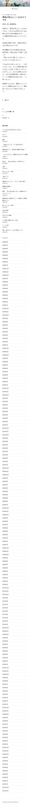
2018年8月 (5, 561)
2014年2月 (5, 740)
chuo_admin (13, 14)
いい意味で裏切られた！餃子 (10, 220)
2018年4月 (5, 574)
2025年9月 (5, 278)
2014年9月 (5, 717)
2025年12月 (5, 268)
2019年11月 (5, 511)
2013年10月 (5, 754)
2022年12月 (5, 388)
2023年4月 (5, 375)
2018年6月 (5, 568)
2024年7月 (5, 325)
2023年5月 (5, 371)
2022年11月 (5, 391)
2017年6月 (5, 608)
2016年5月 (5, 651)
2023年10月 (5, 355)
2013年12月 (5, 747)
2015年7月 (5, 684)
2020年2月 (5, 501)
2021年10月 (5, 434)
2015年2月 (5, 701)
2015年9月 (5, 677)
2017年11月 (5, 591)
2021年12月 (5, 428)
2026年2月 (5, 262)
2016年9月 (5, 637)
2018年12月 (5, 548)
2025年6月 (5, 288)
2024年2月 (5, 341)
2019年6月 (5, 528)
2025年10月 (5, 275)
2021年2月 (5, 461)
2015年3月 (5, 697)
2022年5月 (5, 411)
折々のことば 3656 (7, 205)
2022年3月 (5, 418)
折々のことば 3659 (7, 171)
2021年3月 (5, 458)
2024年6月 (5, 328)
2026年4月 (5, 255)
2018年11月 (5, 551)
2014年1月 (5, 744)
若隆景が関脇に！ (7, 186)
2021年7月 (5, 445)
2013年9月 (5, 757)
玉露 (3, 166)
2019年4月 (5, 534)
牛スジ (4, 134)
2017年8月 (5, 601)
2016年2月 (5, 661)
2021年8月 (5, 441)
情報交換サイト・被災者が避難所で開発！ (13, 149)
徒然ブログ (7, 100)
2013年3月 (5, 777)
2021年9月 (5, 438)
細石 (3, 139)
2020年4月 (5, 494)
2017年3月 (5, 617)
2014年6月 (5, 727)
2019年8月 (5, 521)
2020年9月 (5, 478)
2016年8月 (5, 641)
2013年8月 (5, 761)
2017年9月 (5, 598)
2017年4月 (5, 614)
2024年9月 (5, 318)
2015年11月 (5, 671)
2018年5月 (5, 571)
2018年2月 (5, 581)
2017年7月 (5, 604)
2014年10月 (5, 714)
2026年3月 (5, 258)
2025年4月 (5, 295)
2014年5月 (5, 731)
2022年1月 (5, 425)
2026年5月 (5, 252)
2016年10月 (5, 634)
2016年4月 (5, 654)
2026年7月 (5, 245)
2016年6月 (5, 647)
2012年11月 (5, 790)
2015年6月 (5, 687)
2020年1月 (5, 504)
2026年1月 (5, 265)
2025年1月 (5, 305)
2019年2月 (5, 541)
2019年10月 (5, 514)
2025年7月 (5, 285)
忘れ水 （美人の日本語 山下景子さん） (13, 161)
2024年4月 (5, 335)
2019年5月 (5, 531)
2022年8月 (5, 401)
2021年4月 (5, 455)
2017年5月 (5, 611)
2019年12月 (5, 508)
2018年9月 (5, 558)
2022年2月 (5, 421)
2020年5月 (5, 491)
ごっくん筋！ (6, 225)
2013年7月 (5, 764)
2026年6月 (5, 248)
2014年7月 (5, 724)
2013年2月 (5, 780)
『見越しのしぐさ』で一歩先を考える (12, 144)
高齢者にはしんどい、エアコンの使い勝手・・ (15, 181)
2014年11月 (5, 711)
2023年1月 (5, 385)
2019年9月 (5, 518)
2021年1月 (5, 464)
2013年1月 (5, 784)
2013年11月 (5, 751)
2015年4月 (5, 694)
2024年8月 (5, 321)
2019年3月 (5, 538)
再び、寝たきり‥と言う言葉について (12, 230)
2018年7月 (5, 564)
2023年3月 (5, 378)
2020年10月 (5, 474)
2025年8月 (5, 281)
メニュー (16, 8)
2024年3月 (5, 338)
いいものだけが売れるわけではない (12, 129)
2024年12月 (5, 308)
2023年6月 (5, 368)
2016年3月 (5, 657)
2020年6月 (5, 488)
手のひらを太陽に (7, 215)
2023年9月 (5, 358)
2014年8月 (5, 721)
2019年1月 (5, 544)
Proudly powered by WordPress (10, 802)
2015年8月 (5, 681)
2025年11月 (5, 272)
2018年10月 (5, 554)
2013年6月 (5, 767)
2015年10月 (5, 674)
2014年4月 (5, 734)
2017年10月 (5, 594)
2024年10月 (5, 315)
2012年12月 (5, 787)
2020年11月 (5, 471)
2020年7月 (5, 484)
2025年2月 (5, 302)
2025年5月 (5, 291)
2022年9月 (5, 398)
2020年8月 (5, 481)
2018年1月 (5, 584)
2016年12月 (5, 627)
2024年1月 (5, 345)
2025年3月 (5, 298)
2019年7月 (5, 524)
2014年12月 (5, 707)
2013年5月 (5, 770)
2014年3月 (5, 737)
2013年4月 (5, 774)
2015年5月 (5, 691)
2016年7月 (5, 644)
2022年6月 (5, 408)
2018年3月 (5, 578)
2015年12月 (5, 667)
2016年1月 (5, 664)
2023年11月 (5, 351)
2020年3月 (5, 498)
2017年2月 (5, 621)
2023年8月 (5, 361)
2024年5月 (5, 331)
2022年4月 (5, 415)
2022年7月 (5, 405)
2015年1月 (5, 704)
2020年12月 (5, 468)
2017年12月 (5, 587)
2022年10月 (5, 395)
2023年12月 (5, 348)
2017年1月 (5, 624)
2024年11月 (5, 311)
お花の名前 (5, 210)
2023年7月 (5, 365)
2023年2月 (5, 381)
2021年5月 (5, 451)
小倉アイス (5, 176)
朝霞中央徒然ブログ (11, 2)
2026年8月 (5, 242)
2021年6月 (5, 448)
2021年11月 (5, 431)
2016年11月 (5, 631)
